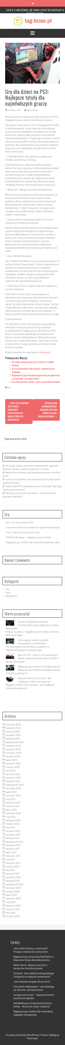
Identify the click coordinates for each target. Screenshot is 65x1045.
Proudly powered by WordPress (22, 1035)
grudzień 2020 (13, 877)
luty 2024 (10, 770)
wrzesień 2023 (13, 788)
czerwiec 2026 (13, 724)
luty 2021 (10, 870)
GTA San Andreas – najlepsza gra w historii (28, 537)
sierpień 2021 (13, 848)
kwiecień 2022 (13, 820)
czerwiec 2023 (13, 795)
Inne (8, 592)
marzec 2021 (13, 866)
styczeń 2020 (13, 916)
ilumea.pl (45, 352)
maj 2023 (11, 799)
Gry (9, 387)
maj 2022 (11, 817)
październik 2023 (15, 785)
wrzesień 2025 (13, 745)
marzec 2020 (13, 909)
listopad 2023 (13, 781)
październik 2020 (15, 884)
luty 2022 (10, 827)
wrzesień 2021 (13, 845)
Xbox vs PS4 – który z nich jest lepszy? (38, 655)
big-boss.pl (32, 110)
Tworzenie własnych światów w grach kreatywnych (33, 527)
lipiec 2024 (11, 760)
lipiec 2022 (11, 809)
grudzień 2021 (13, 834)
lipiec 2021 (11, 852)
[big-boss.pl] (32, 21)
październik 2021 (15, 841)
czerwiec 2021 (13, 856)
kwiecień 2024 (13, 763)
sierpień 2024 (13, 756)
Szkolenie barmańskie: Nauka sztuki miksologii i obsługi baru (47, 410)
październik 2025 (15, 742)
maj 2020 (11, 902)
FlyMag (52, 1035)
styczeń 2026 (13, 731)
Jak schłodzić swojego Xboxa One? (32, 981)
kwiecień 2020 (13, 905)
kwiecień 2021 (13, 863)
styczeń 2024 (13, 774)
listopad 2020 (13, 880)
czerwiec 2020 (13, 898)
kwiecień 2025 (13, 749)
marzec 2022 (13, 824)
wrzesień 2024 (13, 753)
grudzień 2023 (13, 777)
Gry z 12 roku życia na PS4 (19, 522)
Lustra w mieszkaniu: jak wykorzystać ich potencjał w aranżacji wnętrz (35, 6)
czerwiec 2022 (13, 813)
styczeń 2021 (13, 873)
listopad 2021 (13, 838)
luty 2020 (10, 912)
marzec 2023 (13, 806)
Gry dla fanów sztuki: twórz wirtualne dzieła (36, 382)
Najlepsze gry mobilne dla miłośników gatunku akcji (33, 542)
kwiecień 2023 (13, 802)
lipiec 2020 (11, 895)
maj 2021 (11, 859)
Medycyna (11, 596)
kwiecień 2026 (13, 728)
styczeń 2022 (13, 831)
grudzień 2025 (13, 735)
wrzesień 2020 (13, 888)
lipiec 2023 (11, 792)
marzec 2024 (13, 767)
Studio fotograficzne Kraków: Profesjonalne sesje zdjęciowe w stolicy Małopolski (32, 625)
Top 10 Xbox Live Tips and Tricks (23, 532)
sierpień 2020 (13, 891)
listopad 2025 (13, 738)
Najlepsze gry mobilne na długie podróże (39, 666)
